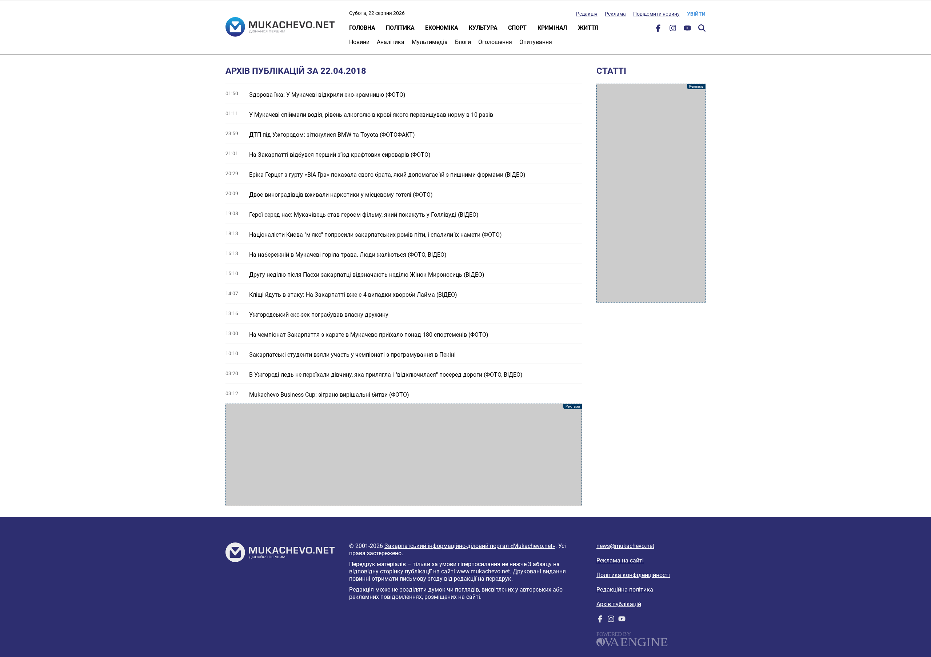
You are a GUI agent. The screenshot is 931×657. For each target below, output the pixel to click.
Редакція (587, 14)
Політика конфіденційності (633, 575)
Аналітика (390, 42)
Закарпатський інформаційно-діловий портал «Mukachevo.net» (469, 545)
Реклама (615, 14)
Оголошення (495, 42)
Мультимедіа (430, 42)
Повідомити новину (656, 14)
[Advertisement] (404, 455)
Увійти (696, 14)
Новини (359, 42)
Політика (400, 27)
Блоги (463, 42)
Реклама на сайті (620, 560)
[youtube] (687, 29)
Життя (588, 27)
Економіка (441, 27)
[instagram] (672, 29)
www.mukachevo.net (483, 571)
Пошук (702, 28)
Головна (362, 27)
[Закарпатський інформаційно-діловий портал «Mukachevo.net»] (280, 27)
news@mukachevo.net (625, 545)
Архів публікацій (618, 604)
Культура (483, 27)
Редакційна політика (624, 589)
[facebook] (658, 29)
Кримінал (552, 27)
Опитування (535, 42)
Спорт (517, 27)
